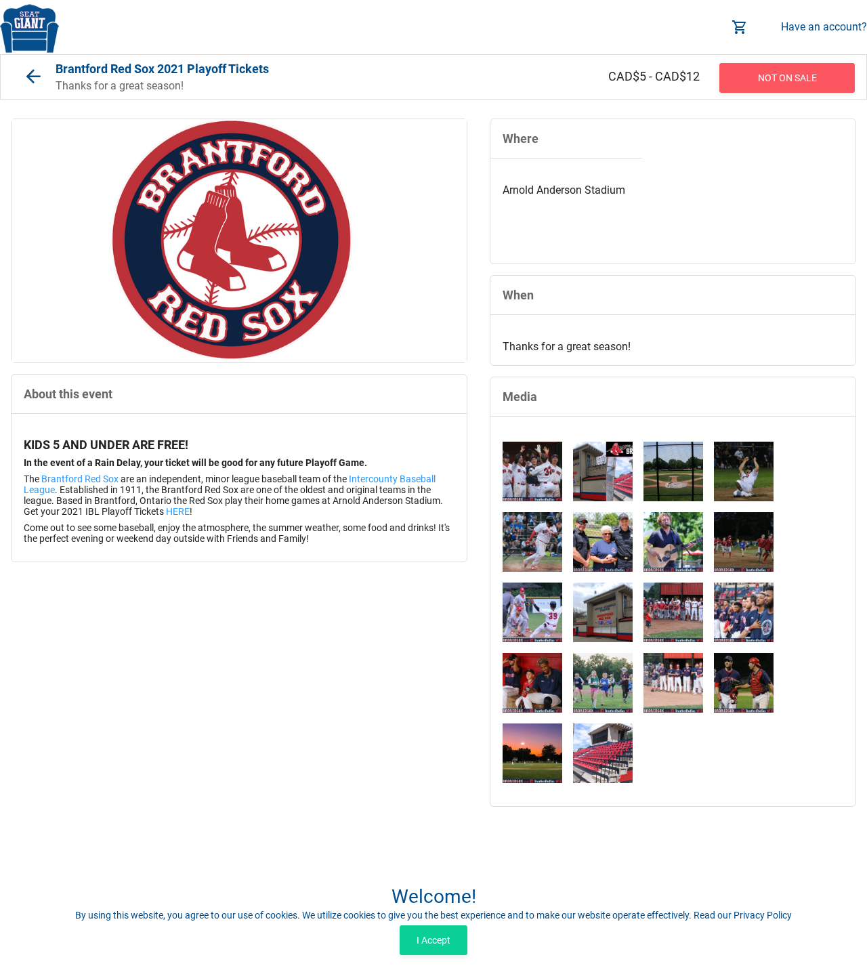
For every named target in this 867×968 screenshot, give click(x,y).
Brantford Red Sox (80, 479)
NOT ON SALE (787, 77)
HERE (178, 511)
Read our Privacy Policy (743, 915)
